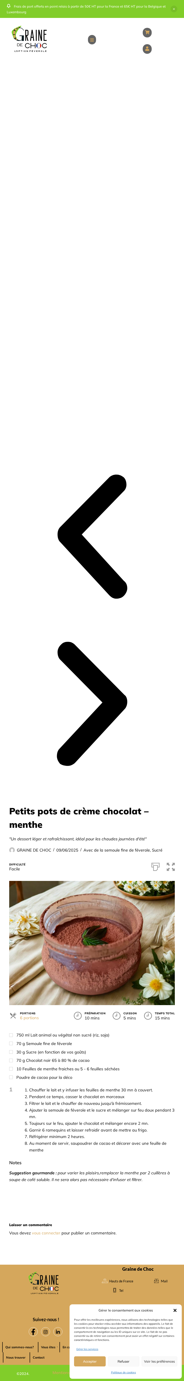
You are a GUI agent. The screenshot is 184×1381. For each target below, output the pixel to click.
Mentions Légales (69, 1372)
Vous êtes (48, 1347)
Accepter (90, 1361)
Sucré (157, 850)
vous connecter (46, 1233)
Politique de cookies (123, 1372)
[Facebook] (33, 1331)
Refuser (123, 1361)
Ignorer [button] (174, 9)
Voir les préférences (159, 1361)
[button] (175, 1310)
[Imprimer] (155, 865)
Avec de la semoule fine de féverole (116, 850)
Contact (38, 1357)
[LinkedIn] (57, 1331)
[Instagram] (45, 1331)
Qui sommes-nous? (19, 1347)
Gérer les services (87, 1349)
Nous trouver (16, 1357)
